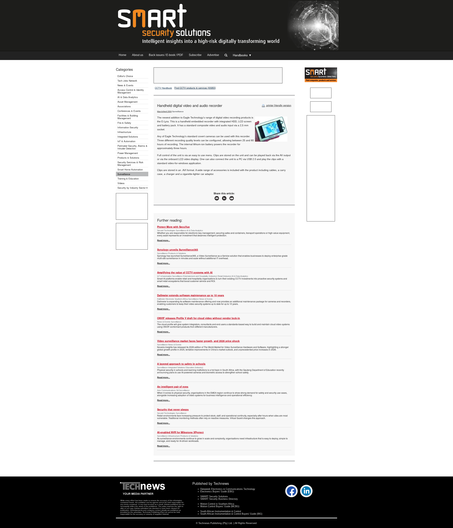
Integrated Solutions (127, 136)
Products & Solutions (128, 157)
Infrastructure (124, 132)
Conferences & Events (129, 111)
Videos (121, 183)
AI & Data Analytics (127, 97)
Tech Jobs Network (127, 80)
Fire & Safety (124, 122)
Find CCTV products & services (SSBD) (195, 88)
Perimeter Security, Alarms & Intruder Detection (132, 147)
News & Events (125, 85)
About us (137, 54)
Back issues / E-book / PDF (166, 54)
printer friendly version (278, 105)
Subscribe (195, 54)
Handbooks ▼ (242, 55)
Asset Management (127, 101)
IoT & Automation (126, 141)
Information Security (127, 127)
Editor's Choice (125, 76)
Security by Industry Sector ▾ (132, 187)
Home (122, 54)
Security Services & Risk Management (130, 164)
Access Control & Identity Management (130, 91)
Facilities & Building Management (127, 117)
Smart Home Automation (130, 169)
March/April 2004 (164, 111)
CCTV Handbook (163, 88)
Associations (124, 106)
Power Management (127, 153)
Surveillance (123, 174)
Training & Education (128, 178)
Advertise (213, 54)
